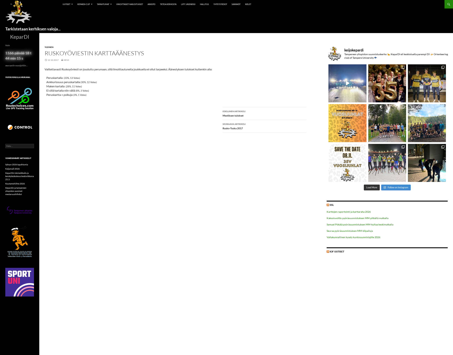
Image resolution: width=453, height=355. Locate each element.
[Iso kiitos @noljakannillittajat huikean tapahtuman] (427, 83)
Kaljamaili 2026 (12, 168)
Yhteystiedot (220, 4)
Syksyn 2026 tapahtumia (16, 164)
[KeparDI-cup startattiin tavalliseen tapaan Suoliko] (387, 123)
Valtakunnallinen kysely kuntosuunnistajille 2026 (353, 237)
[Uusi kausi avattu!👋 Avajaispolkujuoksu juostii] (427, 123)
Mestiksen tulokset (234, 113)
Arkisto (151, 4)
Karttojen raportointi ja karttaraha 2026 (349, 211)
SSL (332, 204)
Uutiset (66, 4)
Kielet (248, 4)
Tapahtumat (103, 4)
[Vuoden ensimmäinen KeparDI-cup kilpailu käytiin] (387, 163)
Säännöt (236, 4)
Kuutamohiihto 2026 (15, 183)
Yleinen (49, 47)
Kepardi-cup (83, 4)
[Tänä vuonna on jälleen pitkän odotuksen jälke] (347, 163)
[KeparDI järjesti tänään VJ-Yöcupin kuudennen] (347, 83)
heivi (66, 60)
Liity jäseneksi (188, 4)
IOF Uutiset (337, 251)
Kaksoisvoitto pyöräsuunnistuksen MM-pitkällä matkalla (357, 218)
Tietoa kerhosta (168, 4)
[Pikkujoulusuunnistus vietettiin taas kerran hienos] (427, 163)
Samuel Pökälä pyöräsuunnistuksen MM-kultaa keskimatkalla (360, 224)
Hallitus (204, 4)
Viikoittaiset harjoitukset (129, 4)
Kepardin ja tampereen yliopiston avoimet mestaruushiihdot (15, 191)
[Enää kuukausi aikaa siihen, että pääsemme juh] (347, 123)
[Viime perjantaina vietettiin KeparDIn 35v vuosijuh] (387, 83)
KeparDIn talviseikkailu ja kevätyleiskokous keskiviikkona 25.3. (19, 176)
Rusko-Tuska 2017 (234, 126)
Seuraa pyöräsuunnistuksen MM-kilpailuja (350, 230)
